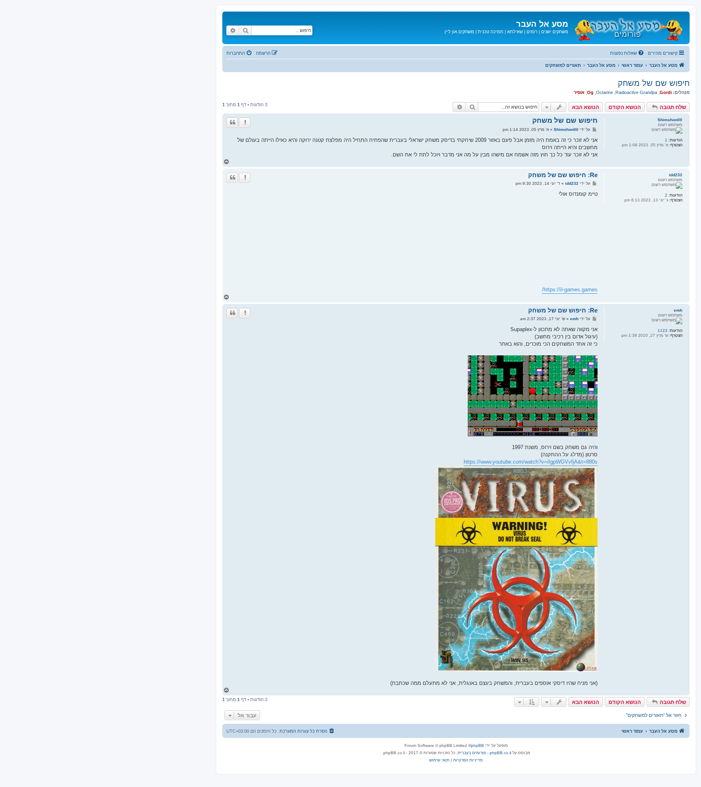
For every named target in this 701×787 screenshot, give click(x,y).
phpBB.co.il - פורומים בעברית (484, 753)
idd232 (675, 175)
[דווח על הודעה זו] (244, 122)
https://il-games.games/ (570, 290)
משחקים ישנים (554, 31)
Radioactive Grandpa (636, 92)
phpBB (477, 745)
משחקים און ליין (459, 31)
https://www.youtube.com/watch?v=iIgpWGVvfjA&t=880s (531, 462)
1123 (662, 330)
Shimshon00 (670, 120)
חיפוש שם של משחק (654, 83)
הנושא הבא (585, 107)
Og (590, 92)
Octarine (604, 92)
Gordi (666, 92)
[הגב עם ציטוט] (232, 122)
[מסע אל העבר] (628, 27)
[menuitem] (627, 53)
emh (678, 310)
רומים (532, 31)
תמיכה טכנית (490, 31)
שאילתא (515, 31)
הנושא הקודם (625, 107)
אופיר (579, 92)
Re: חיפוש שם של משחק (563, 174)
